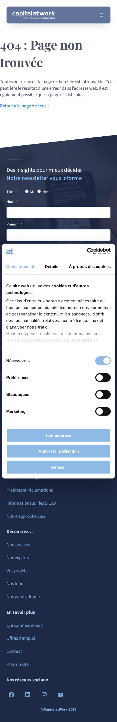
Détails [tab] (51, 266)
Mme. (46, 192)
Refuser (58, 467)
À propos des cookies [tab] (90, 266)
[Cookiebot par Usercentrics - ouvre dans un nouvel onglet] (87, 251)
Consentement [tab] (20, 266)
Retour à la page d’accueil (24, 106)
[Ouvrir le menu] (101, 15)
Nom (10, 201)
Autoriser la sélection (58, 451)
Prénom (13, 224)
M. (31, 192)
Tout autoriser (58, 435)
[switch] (103, 377)
